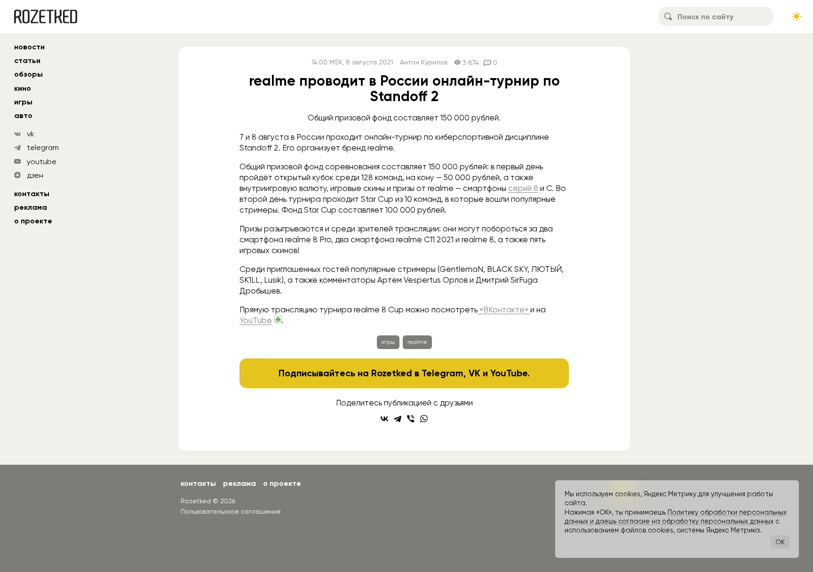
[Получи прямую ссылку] (278, 319)
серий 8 (523, 188)
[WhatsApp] (424, 418)
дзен (35, 175)
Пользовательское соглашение (231, 511)
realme (417, 342)
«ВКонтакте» (504, 309)
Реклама (30, 207)
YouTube (255, 320)
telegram (43, 147)
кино (22, 88)
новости (29, 46)
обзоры (28, 74)
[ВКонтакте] (384, 418)
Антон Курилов (423, 62)
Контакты (31, 193)
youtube (41, 161)
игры (23, 101)
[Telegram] (397, 418)
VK (474, 373)
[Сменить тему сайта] (796, 16)
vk (30, 133)
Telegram (442, 373)
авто (23, 115)
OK (780, 542)
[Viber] (410, 418)
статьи (27, 60)
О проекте (33, 220)
